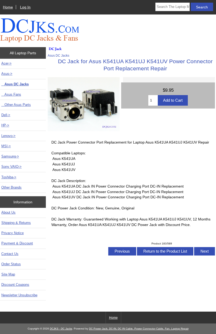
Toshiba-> (8, 177)
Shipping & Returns (16, 223)
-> (6, 74)
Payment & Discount (17, 243)
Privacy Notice (12, 233)
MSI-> (6, 146)
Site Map (8, 274)
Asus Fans (11, 94)
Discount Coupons (15, 285)
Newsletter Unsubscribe (19, 295)
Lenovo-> (8, 136)
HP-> (5, 125)
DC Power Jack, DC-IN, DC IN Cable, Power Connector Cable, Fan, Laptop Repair (139, 328)
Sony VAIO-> (11, 167)
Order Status (11, 264)
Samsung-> (10, 156)
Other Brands (11, 187)
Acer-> (6, 63)
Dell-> (5, 115)
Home (8, 7)
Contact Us (9, 254)
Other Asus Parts (16, 105)
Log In (25, 7)
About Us (8, 212)
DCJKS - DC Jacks (61, 328)
